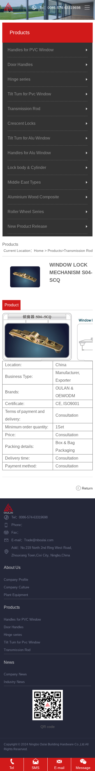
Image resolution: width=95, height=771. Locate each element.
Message (83, 768)
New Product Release (27, 226)
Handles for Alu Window (29, 153)
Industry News (14, 682)
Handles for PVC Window (31, 50)
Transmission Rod (24, 109)
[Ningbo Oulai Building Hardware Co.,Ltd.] (8, 8)
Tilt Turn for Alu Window (29, 138)
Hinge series (19, 79)
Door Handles (20, 64)
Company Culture (16, 587)
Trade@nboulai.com (38, 540)
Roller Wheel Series (26, 211)
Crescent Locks (21, 123)
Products (55, 251)
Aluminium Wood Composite (33, 197)
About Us (12, 567)
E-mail (59, 768)
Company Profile (16, 580)
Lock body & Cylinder (27, 167)
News (9, 662)
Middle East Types (24, 182)
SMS (35, 768)
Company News (15, 674)
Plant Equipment (16, 595)
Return (87, 488)
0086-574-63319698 (33, 517)
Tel (11, 768)
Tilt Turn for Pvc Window (29, 94)
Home (39, 251)
